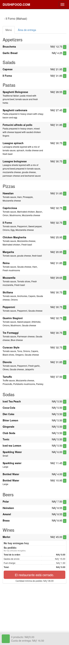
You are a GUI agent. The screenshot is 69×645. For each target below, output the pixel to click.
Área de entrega (27, 30)
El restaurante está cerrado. (34, 574)
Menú (8, 30)
